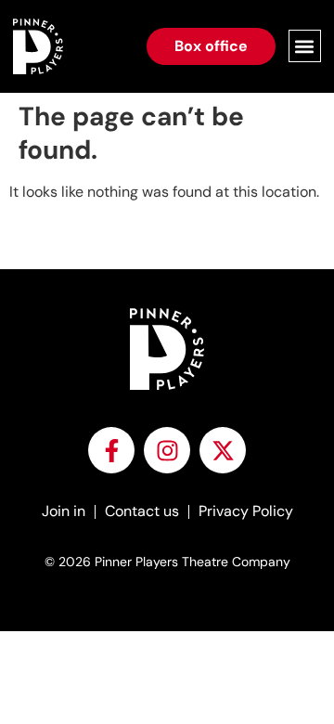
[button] (305, 46)
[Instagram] (167, 450)
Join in (63, 511)
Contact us (142, 511)
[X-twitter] (222, 450)
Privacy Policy (246, 511)
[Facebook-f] (111, 450)
